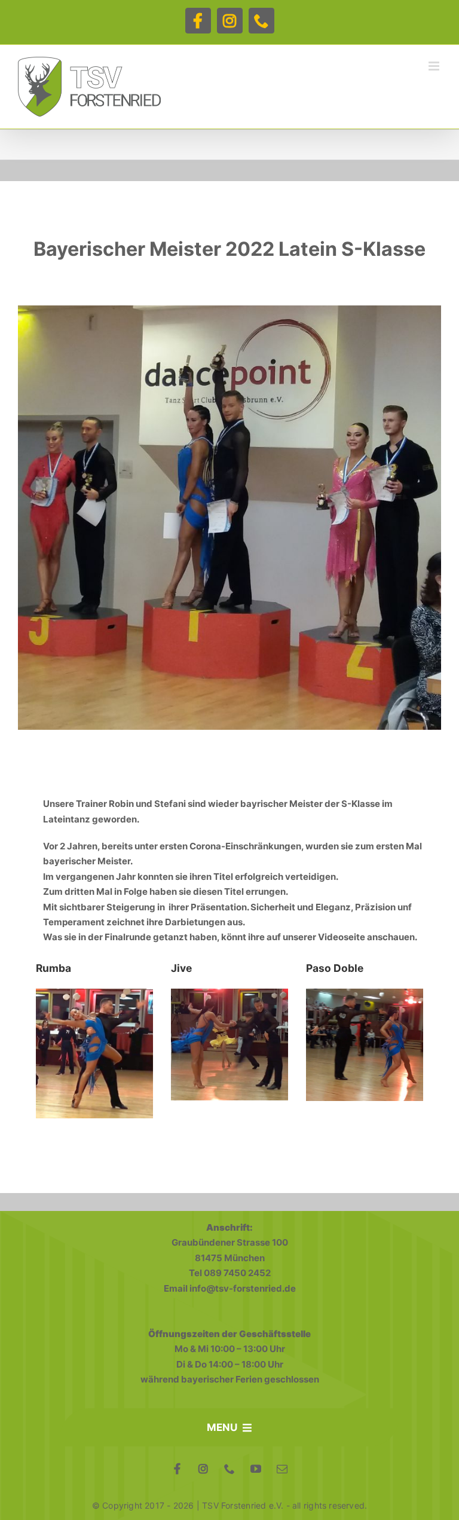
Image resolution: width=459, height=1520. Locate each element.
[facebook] (177, 1468)
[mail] (282, 1468)
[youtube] (256, 1468)
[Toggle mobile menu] (435, 66)
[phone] (229, 1468)
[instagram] (203, 1468)
